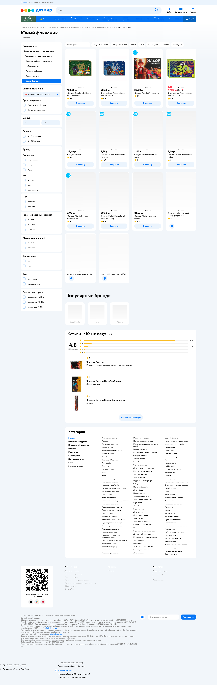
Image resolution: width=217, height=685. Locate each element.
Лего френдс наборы (141, 522)
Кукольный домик (172, 517)
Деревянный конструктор (143, 534)
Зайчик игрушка (171, 554)
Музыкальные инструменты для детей (145, 445)
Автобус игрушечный (110, 517)
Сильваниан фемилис (110, 444)
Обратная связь (70, 586)
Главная (24, 27)
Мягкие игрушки (171, 535)
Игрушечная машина (110, 482)
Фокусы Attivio (95, 361)
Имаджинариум (171, 463)
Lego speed (137, 544)
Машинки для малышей (111, 553)
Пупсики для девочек (173, 520)
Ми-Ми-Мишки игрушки (142, 471)
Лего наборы (138, 490)
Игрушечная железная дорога (113, 491)
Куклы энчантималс (109, 438)
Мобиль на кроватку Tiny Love (145, 452)
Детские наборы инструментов (39, 61)
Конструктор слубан (141, 550)
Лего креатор (138, 540)
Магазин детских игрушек (112, 526)
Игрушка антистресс (110, 544)
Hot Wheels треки (109, 498)
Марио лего (137, 528)
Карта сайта (69, 589)
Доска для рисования (173, 469)
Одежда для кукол (171, 523)
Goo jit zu (105, 466)
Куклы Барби (170, 513)
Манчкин (168, 460)
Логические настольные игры (176, 482)
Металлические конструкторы (145, 537)
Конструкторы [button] (74, 455)
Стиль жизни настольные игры (176, 485)
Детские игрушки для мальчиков (114, 540)
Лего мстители (139, 478)
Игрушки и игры (37, 27)
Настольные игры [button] (76, 459)
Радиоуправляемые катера (112, 523)
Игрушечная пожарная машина (113, 520)
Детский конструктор (141, 496)
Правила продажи (71, 577)
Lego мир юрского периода (144, 531)
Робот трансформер (109, 547)
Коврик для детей (140, 449)
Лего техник (138, 512)
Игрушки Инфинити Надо (112, 451)
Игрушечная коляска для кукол (176, 526)
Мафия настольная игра (174, 498)
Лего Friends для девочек (143, 547)
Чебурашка (137, 484)
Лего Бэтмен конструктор (143, 468)
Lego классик (170, 447)
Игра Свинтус (170, 495)
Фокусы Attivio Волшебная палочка (106, 400)
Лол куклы (169, 507)
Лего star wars (138, 506)
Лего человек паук (140, 474)
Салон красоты (32, 76)
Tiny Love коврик (140, 459)
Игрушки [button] (72, 448)
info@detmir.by (51, 628)
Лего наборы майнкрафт (142, 500)
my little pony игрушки (111, 457)
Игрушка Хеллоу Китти (142, 487)
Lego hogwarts (138, 509)
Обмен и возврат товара (74, 574)
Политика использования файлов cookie (80, 583)
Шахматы (168, 476)
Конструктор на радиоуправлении (178, 441)
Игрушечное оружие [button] (77, 441)
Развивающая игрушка (110, 529)
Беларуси (36, 618)
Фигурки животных (140, 456)
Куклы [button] (71, 462)
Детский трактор (108, 513)
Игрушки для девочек (110, 532)
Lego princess (170, 451)
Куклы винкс (170, 529)
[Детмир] (36, 10)
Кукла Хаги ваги (139, 462)
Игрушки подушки (172, 548)
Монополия (169, 501)
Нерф (104, 476)
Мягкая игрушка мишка (173, 538)
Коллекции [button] (73, 452)
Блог (154, 577)
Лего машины (138, 553)
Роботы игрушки (108, 550)
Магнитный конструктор (143, 525)
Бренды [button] (71, 438)
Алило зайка (106, 463)
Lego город (137, 503)
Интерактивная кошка (173, 551)
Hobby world (170, 466)
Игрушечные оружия (110, 479)
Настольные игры (171, 457)
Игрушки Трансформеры (142, 481)
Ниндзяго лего (139, 493)
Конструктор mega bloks (174, 444)
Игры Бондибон (171, 488)
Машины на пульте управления (114, 488)
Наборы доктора (33, 66)
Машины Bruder (108, 469)
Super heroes (138, 518)
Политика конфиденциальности (77, 580)
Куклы (167, 510)
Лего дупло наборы (140, 515)
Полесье (105, 441)
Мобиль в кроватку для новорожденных (111, 536)
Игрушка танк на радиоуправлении (115, 501)
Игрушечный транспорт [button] (79, 445)
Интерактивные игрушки (143, 441)
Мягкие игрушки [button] (75, 466)
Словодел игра (170, 479)
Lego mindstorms (171, 438)
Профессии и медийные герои (97, 27)
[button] (189, 19)
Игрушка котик (171, 542)
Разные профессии (34, 71)
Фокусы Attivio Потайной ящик (103, 381)
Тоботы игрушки (108, 447)
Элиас (167, 491)
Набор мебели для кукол (174, 532)
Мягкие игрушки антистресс (176, 545)
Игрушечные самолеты (111, 504)
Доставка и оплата (72, 571)
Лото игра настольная (173, 504)
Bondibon (106, 473)
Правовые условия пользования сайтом (60, 615)
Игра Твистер (170, 473)
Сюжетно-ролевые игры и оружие (64, 27)
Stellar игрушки (108, 454)
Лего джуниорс (171, 454)
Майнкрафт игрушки (141, 438)
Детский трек (107, 495)
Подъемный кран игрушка (112, 510)
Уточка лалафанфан (140, 465)
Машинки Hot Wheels (110, 485)
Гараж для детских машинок (112, 507)
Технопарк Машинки (110, 460)
